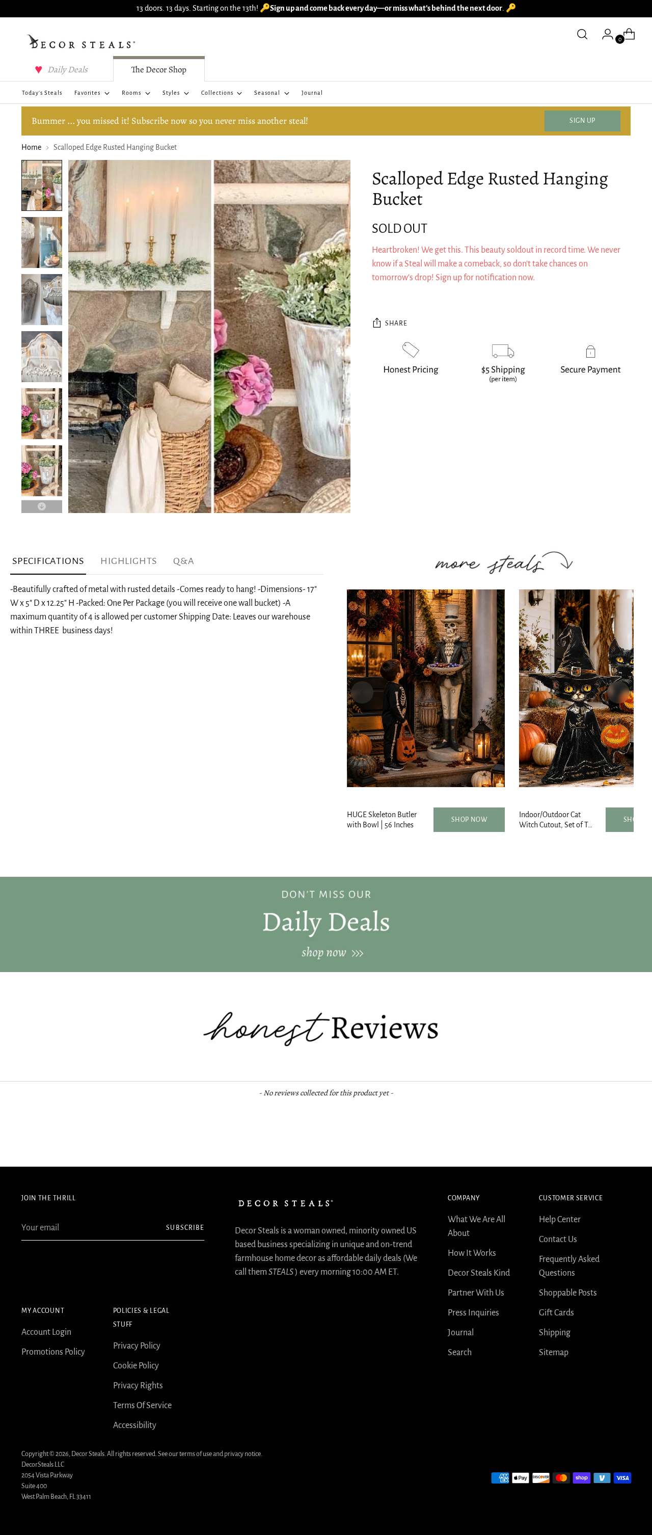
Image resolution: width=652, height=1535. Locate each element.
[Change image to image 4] (41, 356)
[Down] (41, 506)
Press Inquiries (473, 1312)
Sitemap (553, 1352)
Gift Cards (556, 1312)
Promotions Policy (53, 1352)
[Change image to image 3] (41, 299)
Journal (461, 1332)
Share (396, 323)
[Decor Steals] (82, 42)
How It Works (472, 1253)
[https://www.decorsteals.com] (326, 924)
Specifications (48, 561)
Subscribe (185, 1227)
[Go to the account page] (603, 34)
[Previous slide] (362, 692)
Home (31, 147)
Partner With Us (476, 1293)
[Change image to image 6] (41, 470)
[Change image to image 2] (41, 242)
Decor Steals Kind (479, 1273)
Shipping (554, 1332)
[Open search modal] (582, 34)
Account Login (46, 1332)
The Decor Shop (158, 69)
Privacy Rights (138, 1385)
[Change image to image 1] (41, 185)
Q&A (183, 561)
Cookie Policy (136, 1365)
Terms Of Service (142, 1405)
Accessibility (134, 1425)
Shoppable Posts (568, 1293)
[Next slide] (618, 692)
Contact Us (558, 1239)
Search (460, 1352)
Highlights (128, 561)
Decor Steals (87, 1454)
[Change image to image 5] (41, 413)
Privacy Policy (136, 1346)
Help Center (560, 1219)
